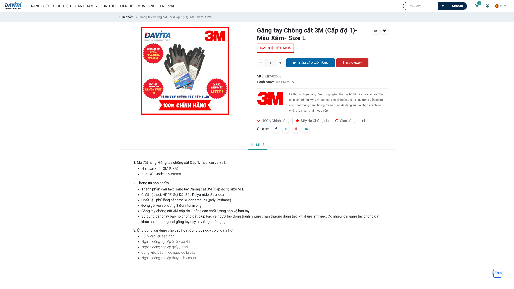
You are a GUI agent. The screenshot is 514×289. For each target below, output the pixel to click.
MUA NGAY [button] (354, 63)
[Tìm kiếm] (457, 6)
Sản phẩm (126, 17)
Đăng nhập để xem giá (275, 48)
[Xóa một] (260, 62)
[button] (376, 31)
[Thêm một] (280, 62)
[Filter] (443, 6)
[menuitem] (39, 6)
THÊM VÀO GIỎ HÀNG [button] (312, 63)
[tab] (257, 145)
